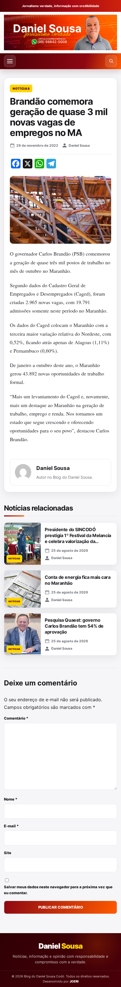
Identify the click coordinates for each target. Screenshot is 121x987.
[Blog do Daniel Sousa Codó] (60, 32)
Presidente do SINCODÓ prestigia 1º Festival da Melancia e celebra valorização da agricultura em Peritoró (78, 538)
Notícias (21, 89)
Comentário (16, 718)
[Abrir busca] (111, 61)
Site (7, 852)
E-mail (11, 826)
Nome (10, 799)
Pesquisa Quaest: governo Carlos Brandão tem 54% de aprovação (74, 626)
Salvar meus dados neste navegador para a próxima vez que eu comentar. (58, 890)
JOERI (74, 981)
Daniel (60, 946)
